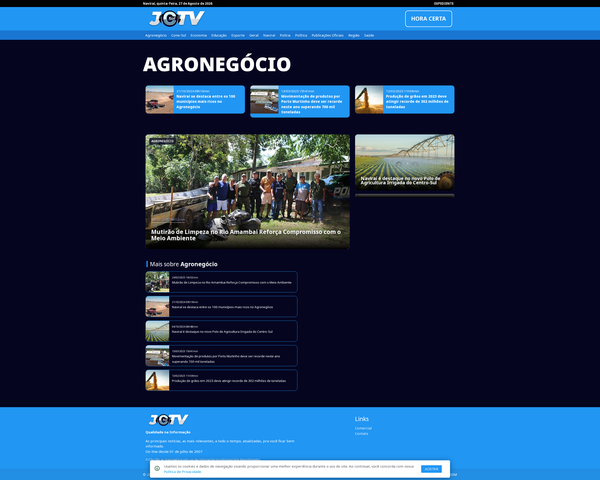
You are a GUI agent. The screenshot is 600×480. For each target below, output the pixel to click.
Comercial (363, 428)
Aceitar (431, 469)
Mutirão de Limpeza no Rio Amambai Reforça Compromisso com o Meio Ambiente (246, 235)
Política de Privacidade (182, 471)
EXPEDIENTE (444, 3)
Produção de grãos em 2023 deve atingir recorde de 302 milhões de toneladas (417, 101)
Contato (361, 433)
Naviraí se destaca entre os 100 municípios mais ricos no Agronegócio (205, 101)
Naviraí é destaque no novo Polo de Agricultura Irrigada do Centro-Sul (400, 180)
